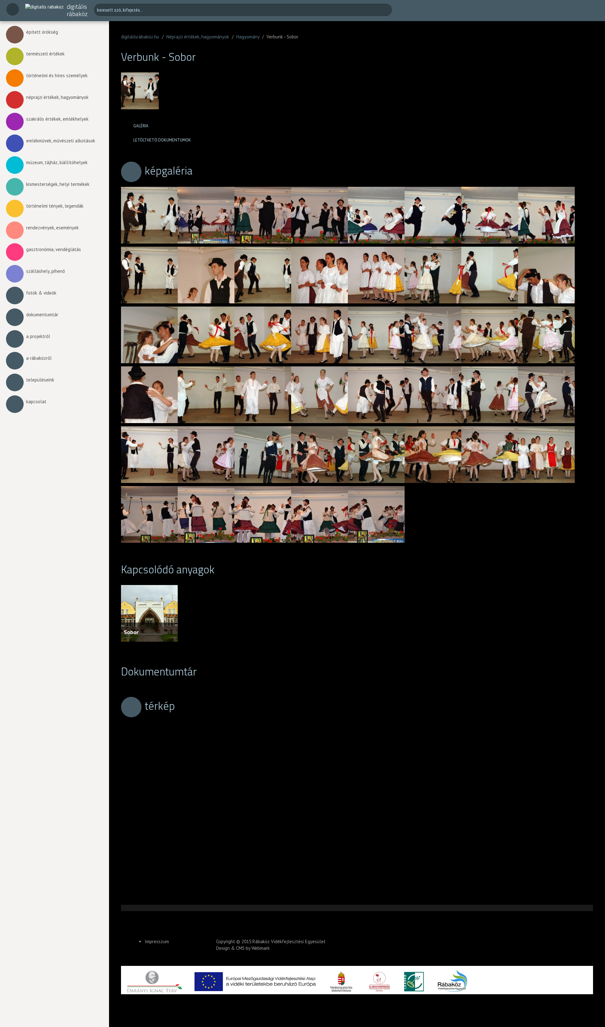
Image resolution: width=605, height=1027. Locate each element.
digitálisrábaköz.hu (140, 37)
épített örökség (42, 32)
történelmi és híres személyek (57, 75)
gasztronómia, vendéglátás (53, 249)
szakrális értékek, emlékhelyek (57, 119)
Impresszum (157, 941)
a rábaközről (39, 358)
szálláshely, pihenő (45, 271)
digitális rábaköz (77, 10)
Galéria (140, 126)
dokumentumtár (42, 315)
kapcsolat (36, 401)
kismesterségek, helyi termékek (57, 184)
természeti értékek (45, 54)
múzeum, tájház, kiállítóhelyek (57, 162)
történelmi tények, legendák (55, 206)
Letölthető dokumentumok (162, 140)
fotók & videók (41, 293)
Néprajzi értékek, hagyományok (197, 37)
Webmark (260, 948)
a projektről (38, 336)
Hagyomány (247, 37)
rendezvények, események (52, 228)
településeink (40, 380)
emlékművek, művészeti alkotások (60, 141)
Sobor (131, 632)
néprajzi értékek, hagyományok (57, 97)
